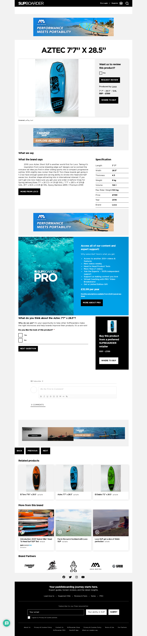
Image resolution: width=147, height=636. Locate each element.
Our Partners (122, 627)
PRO (101, 596)
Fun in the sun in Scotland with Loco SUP (72, 540)
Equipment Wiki (64, 596)
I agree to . (44, 617)
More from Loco (29, 192)
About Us (27, 627)
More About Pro (92, 303)
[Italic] (44, 396)
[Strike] (50, 396)
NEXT (45, 451)
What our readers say (90, 630)
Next (130, 567)
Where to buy (108, 100)
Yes (104, 73)
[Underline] (47, 396)
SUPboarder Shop (73, 627)
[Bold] (41, 396)
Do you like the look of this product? (36, 330)
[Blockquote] (60, 396)
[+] (73, 396)
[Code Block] (63, 396)
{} (70, 396)
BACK (19, 451)
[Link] (66, 396)
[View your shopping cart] (121, 3)
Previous (17, 567)
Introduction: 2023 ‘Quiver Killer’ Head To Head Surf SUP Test (36, 540)
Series (93, 596)
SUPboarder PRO (59, 630)
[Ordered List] (53, 396)
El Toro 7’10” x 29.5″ (31, 494)
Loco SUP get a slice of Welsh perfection (107, 540)
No (25, 340)
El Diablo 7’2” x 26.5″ (106, 494)
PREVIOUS (32, 451)
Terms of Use (109, 627)
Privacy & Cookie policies (48, 617)
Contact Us (59, 627)
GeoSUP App (73, 630)
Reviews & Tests (80, 596)
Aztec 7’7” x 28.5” (68, 494)
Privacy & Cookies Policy (43, 627)
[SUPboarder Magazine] (31, 3)
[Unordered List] (57, 396)
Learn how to (49, 596)
